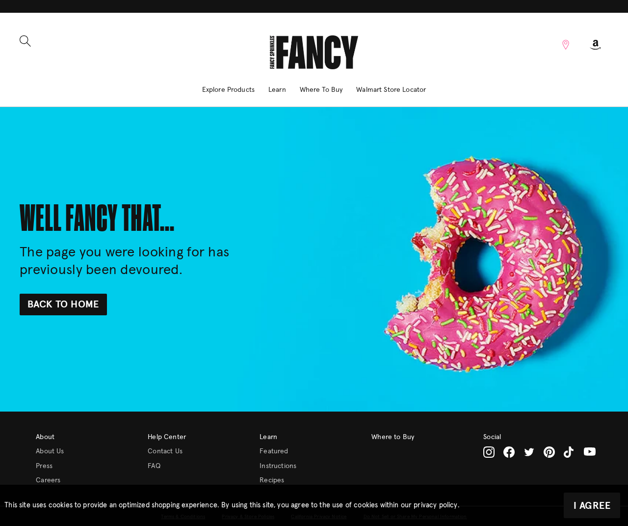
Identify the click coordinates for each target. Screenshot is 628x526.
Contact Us (165, 451)
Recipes (272, 480)
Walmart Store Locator (391, 89)
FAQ (154, 466)
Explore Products (228, 89)
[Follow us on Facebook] (509, 452)
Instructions (278, 466)
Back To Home (63, 304)
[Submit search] (25, 41)
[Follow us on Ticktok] (569, 452)
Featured (274, 451)
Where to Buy (392, 437)
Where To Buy (321, 89)
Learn (277, 89)
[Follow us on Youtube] (590, 452)
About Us (50, 451)
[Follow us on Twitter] (529, 452)
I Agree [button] (592, 506)
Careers (48, 480)
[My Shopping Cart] (595, 44)
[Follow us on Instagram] (489, 452)
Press (44, 466)
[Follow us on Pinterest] (549, 452)
